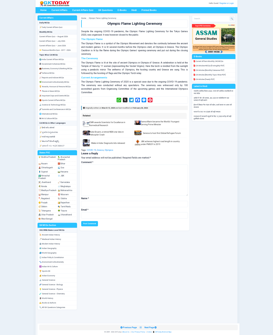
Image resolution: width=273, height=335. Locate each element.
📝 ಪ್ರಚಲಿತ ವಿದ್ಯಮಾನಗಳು (48, 132)
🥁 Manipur (43, 194)
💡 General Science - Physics (51, 289)
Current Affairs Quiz (82, 10)
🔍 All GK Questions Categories (52, 307)
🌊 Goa (61, 167)
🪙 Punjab (42, 202)
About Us (126, 332)
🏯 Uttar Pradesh (46, 215)
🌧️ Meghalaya (64, 186)
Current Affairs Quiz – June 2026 (52, 46)
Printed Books (149, 10)
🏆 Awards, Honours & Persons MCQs (55, 86)
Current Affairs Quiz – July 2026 (52, 41)
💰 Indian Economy (47, 276)
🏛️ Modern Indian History (49, 244)
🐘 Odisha (62, 198)
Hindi (134, 10)
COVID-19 (91, 150)
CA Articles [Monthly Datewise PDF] (209, 70)
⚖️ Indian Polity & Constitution (51, 257)
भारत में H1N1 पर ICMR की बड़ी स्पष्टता (207, 112)
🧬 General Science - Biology (51, 285)
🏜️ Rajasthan (64, 202)
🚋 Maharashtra (65, 190)
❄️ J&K (61, 176)
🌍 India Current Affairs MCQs (51, 59)
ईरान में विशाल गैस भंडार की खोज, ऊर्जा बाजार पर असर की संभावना (213, 106)
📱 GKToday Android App (162, 332)
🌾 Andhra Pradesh (47, 157)
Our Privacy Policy (138, 332)
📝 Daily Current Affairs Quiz (50, 27)
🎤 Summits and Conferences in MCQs (55, 109)
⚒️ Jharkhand (44, 182)
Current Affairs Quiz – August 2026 (53, 36)
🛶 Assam (43, 163)
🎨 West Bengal (45, 219)
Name (85, 198)
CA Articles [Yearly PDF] (204, 79)
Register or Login (227, 3)
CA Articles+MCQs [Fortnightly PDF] (209, 66)
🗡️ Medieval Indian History (50, 239)
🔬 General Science (47, 280)
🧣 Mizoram (63, 194)
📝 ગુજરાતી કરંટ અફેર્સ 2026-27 (51, 146)
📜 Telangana (44, 211)
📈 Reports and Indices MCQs (51, 78)
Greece (100, 150)
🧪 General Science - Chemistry (52, 294)
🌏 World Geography (47, 253)
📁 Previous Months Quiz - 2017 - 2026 (55, 50)
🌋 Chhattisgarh (45, 167)
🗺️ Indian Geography (47, 248)
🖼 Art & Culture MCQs (48, 118)
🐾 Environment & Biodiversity (51, 262)
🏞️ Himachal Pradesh (44, 177)
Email (84, 209)
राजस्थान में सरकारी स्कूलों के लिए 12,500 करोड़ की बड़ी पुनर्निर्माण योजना (212, 117)
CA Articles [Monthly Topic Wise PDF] (210, 75)
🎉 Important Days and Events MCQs (54, 96)
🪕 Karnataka (64, 182)
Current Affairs (59, 10)
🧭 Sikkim (42, 206)
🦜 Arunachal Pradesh (64, 158)
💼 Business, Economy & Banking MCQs (55, 68)
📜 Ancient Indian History (49, 235)
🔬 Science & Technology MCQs (52, 105)
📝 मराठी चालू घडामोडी (47, 137)
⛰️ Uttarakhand (65, 215)
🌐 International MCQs (48, 114)
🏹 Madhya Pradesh (47, 190)
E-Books (122, 10)
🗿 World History (46, 298)
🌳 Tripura (62, 211)
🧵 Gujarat (43, 172)
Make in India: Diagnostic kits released (108, 143)
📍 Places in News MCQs (49, 91)
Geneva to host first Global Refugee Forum (162, 133)
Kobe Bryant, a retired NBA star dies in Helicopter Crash (107, 133)
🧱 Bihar (61, 163)
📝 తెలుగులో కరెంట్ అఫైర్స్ (49, 141)
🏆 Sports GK (44, 271)
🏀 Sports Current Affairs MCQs (52, 100)
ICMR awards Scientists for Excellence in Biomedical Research (107, 123)
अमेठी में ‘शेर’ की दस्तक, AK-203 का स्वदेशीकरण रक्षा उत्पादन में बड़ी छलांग (211, 99)
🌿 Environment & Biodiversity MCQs (54, 82)
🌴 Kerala (42, 186)
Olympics (109, 150)
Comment (87, 162)
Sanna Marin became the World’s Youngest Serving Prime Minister (160, 123)
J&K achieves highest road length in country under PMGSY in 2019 (160, 142)
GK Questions (105, 10)
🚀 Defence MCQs (46, 73)
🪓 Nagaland (44, 198)
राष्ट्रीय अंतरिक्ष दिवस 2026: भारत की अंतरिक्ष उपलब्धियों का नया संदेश (213, 92)
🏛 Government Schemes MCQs (52, 64)
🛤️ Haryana (63, 172)
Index (149, 332)
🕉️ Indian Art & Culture (48, 266)
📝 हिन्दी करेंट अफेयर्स (46, 128)
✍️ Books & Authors (47, 303)
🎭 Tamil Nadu (64, 206)
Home (43, 10)
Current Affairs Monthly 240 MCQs (209, 61)
